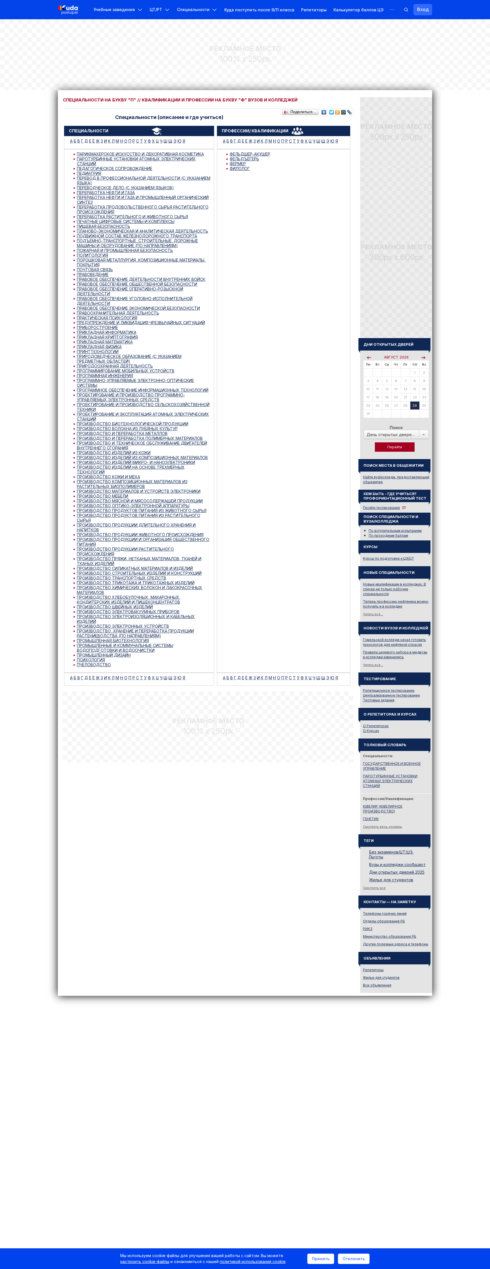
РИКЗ (367, 929)
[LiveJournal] (349, 111)
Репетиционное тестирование (389, 690)
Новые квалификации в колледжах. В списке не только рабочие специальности (394, 589)
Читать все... (373, 614)
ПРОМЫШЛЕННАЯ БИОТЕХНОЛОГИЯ (113, 640)
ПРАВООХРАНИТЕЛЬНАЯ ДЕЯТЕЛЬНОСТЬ (118, 313)
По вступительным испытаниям (395, 531)
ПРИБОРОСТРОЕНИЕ (97, 327)
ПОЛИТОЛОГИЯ (92, 255)
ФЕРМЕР (238, 163)
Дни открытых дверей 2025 (396, 872)
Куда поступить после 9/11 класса (259, 9)
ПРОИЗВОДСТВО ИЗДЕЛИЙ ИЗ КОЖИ (114, 452)
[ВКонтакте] (324, 111)
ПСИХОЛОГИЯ (91, 659)
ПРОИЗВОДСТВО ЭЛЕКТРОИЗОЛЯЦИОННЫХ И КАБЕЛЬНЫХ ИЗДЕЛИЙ (136, 619)
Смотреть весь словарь (382, 827)
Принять (321, 1258)
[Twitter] (332, 111)
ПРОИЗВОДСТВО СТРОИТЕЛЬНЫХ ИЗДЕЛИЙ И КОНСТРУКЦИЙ (139, 573)
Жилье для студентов (391, 879)
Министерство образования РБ (389, 936)
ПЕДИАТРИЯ (89, 173)
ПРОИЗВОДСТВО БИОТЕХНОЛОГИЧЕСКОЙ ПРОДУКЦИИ (132, 423)
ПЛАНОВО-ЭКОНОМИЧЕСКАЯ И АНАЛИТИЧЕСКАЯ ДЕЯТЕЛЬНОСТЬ (142, 231)
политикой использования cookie (253, 1261)
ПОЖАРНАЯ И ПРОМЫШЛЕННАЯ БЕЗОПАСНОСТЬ (125, 250)
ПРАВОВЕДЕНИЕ (93, 274)
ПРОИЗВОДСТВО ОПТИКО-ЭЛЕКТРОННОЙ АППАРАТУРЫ (133, 505)
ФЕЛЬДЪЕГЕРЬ (244, 158)
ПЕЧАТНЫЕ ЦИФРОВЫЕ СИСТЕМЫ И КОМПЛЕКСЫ (125, 221)
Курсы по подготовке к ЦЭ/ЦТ (388, 558)
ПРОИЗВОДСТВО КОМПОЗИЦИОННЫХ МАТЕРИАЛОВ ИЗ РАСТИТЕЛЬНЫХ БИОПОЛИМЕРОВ (132, 484)
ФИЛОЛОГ (240, 168)
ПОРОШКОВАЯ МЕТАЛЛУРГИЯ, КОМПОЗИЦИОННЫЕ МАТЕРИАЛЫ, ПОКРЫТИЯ (141, 262)
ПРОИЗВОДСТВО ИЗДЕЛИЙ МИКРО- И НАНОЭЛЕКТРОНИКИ (136, 462)
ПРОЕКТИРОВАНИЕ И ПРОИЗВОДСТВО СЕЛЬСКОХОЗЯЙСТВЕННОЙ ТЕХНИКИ (143, 407)
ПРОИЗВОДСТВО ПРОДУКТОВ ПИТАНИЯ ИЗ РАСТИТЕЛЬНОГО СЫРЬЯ (138, 518)
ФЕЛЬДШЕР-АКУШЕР (250, 154)
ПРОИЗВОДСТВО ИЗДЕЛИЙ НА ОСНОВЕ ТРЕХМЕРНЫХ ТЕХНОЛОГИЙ (131, 469)
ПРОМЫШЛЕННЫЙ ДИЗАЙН (104, 655)
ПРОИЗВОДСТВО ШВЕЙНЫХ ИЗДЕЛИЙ (115, 606)
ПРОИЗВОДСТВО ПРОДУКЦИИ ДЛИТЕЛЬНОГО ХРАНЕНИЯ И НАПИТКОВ (136, 527)
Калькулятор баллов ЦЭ (358, 9)
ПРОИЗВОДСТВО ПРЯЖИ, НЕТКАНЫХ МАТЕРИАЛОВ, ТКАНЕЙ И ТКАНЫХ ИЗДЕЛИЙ (139, 561)
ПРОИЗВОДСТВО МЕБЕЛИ (102, 496)
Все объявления (377, 985)
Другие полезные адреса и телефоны (395, 944)
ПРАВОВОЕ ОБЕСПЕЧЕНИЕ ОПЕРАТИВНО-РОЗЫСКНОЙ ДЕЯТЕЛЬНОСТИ (130, 291)
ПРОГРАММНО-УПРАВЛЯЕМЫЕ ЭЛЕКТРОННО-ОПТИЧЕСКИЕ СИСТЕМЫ (135, 383)
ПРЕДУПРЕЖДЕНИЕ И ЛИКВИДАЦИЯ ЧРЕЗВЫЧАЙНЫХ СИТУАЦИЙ (141, 322)
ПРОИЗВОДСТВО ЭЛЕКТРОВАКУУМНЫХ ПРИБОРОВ (128, 611)
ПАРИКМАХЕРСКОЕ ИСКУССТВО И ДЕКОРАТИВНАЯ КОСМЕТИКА (140, 154)
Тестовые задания (378, 700)
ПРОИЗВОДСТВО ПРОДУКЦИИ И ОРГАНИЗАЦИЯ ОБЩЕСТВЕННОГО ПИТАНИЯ (143, 542)
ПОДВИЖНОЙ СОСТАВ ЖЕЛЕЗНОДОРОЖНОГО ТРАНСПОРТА (137, 236)
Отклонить (354, 1258)
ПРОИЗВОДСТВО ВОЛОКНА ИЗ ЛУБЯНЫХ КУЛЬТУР (127, 428)
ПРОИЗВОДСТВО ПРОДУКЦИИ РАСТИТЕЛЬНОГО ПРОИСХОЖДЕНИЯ (125, 551)
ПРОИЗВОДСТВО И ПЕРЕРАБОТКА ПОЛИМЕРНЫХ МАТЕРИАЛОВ (140, 438)
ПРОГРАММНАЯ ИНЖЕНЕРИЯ (105, 375)
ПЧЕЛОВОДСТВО (94, 664)
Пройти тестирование (381, 508)
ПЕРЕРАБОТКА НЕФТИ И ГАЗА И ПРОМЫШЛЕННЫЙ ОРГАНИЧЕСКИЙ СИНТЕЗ (143, 200)
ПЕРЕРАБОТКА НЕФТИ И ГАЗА (106, 192)
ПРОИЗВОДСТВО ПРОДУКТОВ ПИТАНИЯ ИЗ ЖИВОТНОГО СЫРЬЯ (141, 510)
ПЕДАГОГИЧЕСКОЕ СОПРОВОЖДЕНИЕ (114, 168)
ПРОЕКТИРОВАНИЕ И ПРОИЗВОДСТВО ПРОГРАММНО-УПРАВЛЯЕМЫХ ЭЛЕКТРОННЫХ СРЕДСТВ (131, 397)
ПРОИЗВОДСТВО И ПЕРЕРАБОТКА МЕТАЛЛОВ (122, 433)
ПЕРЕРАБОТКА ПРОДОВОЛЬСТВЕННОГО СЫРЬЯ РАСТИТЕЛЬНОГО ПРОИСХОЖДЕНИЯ (142, 209)
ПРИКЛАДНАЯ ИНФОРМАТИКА (106, 332)
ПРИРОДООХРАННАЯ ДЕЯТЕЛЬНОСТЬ (115, 366)
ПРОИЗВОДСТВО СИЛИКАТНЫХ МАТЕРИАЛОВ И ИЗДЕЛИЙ (135, 568)
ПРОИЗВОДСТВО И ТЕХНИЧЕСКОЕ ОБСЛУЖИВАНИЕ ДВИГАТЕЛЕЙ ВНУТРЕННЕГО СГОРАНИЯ (142, 445)
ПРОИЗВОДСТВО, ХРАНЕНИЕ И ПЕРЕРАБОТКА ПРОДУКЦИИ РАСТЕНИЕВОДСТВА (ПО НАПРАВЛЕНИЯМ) (135, 633)
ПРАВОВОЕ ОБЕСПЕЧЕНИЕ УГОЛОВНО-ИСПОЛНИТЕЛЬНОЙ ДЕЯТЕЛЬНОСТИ (135, 301)
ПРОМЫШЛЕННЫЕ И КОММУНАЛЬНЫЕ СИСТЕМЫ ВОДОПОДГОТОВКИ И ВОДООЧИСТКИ (125, 648)
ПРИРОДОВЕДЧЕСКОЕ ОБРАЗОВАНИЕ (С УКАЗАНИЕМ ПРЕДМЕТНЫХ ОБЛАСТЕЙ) (129, 359)
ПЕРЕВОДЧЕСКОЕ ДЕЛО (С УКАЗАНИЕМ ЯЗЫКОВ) (125, 187)
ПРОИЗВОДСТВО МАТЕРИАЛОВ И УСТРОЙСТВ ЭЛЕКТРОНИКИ (138, 491)
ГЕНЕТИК (371, 819)
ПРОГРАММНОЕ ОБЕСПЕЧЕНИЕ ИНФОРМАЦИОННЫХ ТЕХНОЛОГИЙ (142, 390)
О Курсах (371, 731)
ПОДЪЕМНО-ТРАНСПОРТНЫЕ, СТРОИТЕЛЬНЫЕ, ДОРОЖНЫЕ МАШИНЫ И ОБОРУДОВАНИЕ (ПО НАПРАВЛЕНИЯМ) (137, 243)
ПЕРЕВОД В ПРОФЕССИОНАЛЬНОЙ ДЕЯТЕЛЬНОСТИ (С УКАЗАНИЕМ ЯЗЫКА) (143, 180)
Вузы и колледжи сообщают (397, 864)
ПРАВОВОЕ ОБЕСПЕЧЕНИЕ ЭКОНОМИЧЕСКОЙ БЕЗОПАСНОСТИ (138, 308)
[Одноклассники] (338, 111)
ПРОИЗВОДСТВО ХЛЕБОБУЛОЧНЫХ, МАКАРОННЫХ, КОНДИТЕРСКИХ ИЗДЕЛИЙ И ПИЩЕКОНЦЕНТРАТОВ (128, 599)
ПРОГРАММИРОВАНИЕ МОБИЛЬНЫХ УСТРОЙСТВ (125, 370)
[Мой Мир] (344, 111)
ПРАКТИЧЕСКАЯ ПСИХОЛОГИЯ (107, 317)
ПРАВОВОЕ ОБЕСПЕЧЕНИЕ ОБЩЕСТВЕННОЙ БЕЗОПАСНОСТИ (137, 284)
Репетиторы (314, 9)
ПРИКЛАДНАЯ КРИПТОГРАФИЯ (107, 337)
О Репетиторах (376, 726)
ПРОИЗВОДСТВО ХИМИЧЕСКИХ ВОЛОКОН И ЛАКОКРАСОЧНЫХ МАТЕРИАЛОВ (139, 590)
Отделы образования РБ (384, 921)
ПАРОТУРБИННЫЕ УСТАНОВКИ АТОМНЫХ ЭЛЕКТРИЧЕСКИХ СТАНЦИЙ (136, 161)
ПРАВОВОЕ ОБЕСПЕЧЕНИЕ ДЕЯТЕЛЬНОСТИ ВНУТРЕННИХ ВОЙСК (141, 279)
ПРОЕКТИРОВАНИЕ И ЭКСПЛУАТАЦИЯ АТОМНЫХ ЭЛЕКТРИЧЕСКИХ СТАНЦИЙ (143, 416)
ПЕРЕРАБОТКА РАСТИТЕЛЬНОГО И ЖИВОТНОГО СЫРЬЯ (132, 216)
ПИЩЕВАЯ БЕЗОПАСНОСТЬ (103, 226)
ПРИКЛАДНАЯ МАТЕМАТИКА (105, 341)
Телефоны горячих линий (385, 913)
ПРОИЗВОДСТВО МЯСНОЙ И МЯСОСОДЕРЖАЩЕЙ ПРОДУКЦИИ (140, 500)
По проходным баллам (388, 535)
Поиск (396, 427)
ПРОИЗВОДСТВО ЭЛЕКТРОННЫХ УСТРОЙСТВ (123, 626)
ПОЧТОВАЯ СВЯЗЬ (95, 269)
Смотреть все (374, 888)
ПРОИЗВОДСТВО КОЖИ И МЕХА (108, 476)
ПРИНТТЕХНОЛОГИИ (98, 351)
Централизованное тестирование (391, 695)
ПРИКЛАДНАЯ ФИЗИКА (99, 346)
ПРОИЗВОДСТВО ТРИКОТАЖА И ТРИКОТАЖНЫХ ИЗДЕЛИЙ (136, 582)
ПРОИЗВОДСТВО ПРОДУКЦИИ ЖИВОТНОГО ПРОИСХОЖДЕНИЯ (140, 534)
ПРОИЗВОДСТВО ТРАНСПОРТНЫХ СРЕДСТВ (121, 578)
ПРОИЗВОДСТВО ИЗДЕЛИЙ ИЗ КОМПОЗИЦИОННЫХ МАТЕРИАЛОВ (142, 457)
